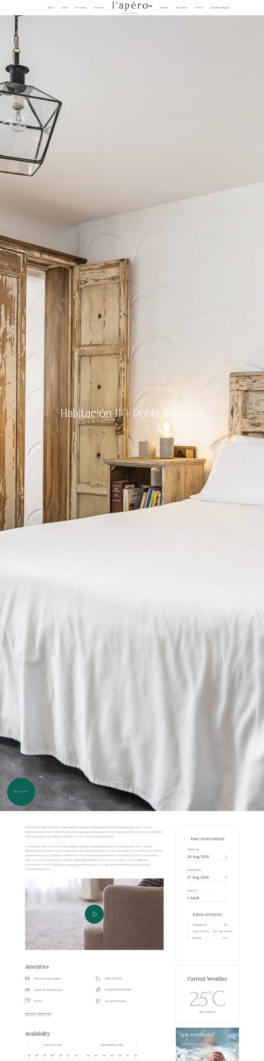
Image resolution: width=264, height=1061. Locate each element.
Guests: (192, 890)
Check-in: (193, 849)
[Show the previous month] (28, 1045)
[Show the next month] (137, 1045)
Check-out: (194, 870)
